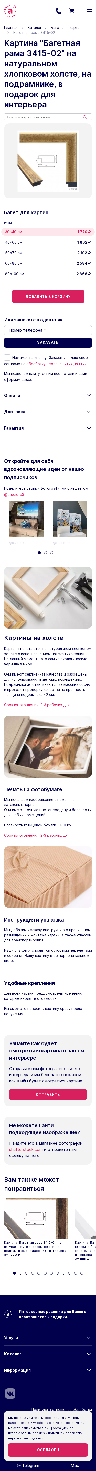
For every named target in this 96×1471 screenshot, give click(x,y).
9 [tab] (63, 1273)
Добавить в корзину (48, 296)
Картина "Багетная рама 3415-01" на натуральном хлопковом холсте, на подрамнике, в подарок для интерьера (35, 1247)
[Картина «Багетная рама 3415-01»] (37, 1218)
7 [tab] (51, 1273)
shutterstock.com (26, 1149)
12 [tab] (81, 1273)
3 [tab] (51, 552)
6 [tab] (45, 1273)
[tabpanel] (31, 523)
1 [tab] (39, 552)
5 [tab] (38, 1273)
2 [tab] (45, 552)
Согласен (48, 1450)
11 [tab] (75, 1273)
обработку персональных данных (56, 364)
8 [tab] (57, 1273)
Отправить (48, 1094)
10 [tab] (69, 1273)
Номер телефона (27, 330)
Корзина (71, 11)
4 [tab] (32, 1273)
